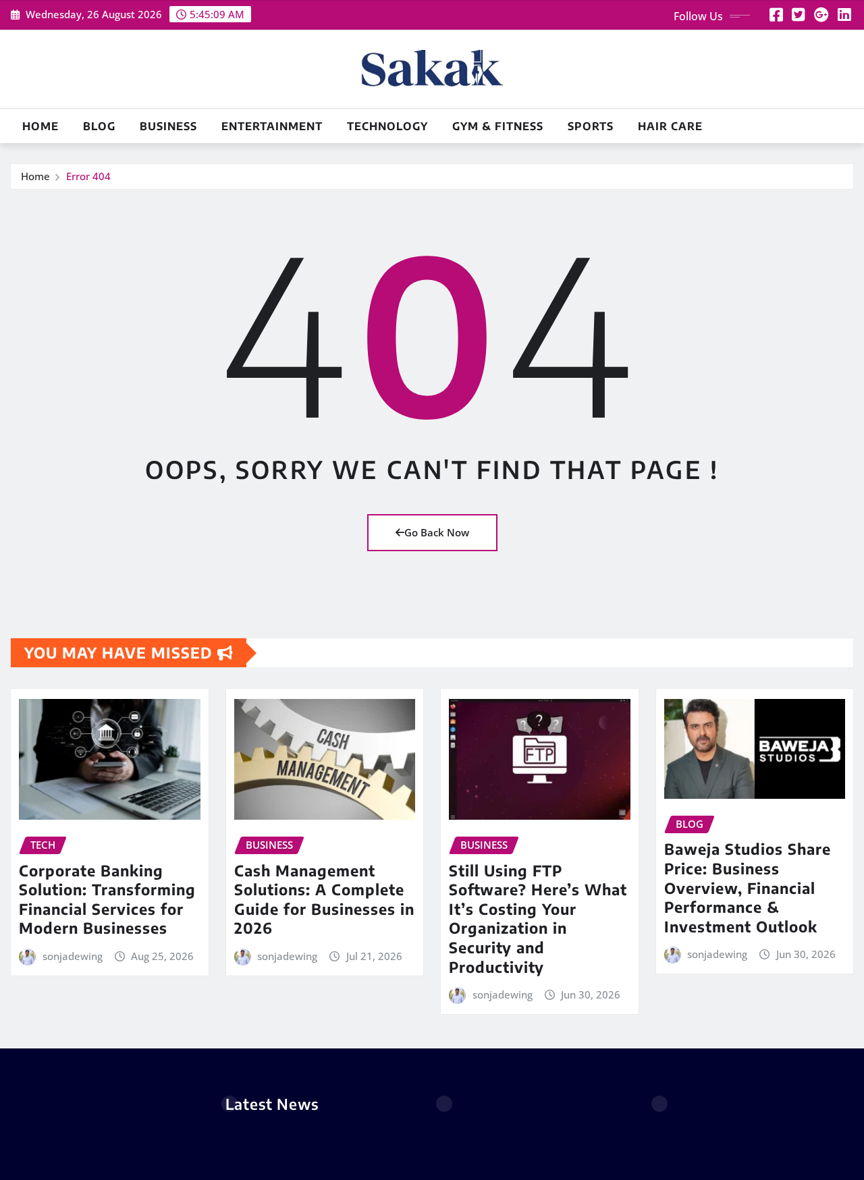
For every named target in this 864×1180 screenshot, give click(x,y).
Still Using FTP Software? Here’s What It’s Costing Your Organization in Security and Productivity (538, 918)
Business (168, 126)
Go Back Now (436, 532)
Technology (387, 126)
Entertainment (272, 126)
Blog (99, 126)
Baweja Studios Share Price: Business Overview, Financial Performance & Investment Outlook (747, 887)
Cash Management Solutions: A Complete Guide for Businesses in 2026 (324, 899)
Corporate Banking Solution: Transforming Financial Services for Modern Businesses (107, 899)
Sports (591, 126)
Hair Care (670, 126)
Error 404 (88, 176)
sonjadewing (73, 956)
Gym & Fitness (497, 126)
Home (40, 126)
